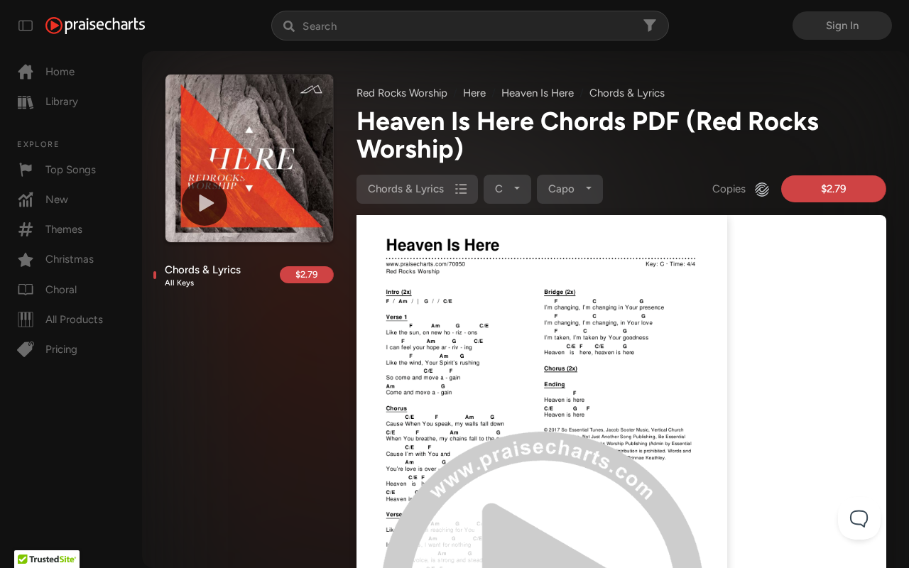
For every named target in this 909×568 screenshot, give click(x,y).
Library (61, 101)
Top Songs (70, 169)
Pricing (61, 349)
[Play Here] (204, 203)
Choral (61, 289)
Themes (63, 229)
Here (474, 93)
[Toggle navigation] (25, 25)
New (56, 199)
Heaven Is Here (537, 93)
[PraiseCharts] (95, 25)
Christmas (69, 259)
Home (60, 71)
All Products (74, 319)
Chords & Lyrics (203, 275)
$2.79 (306, 274)
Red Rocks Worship (401, 93)
